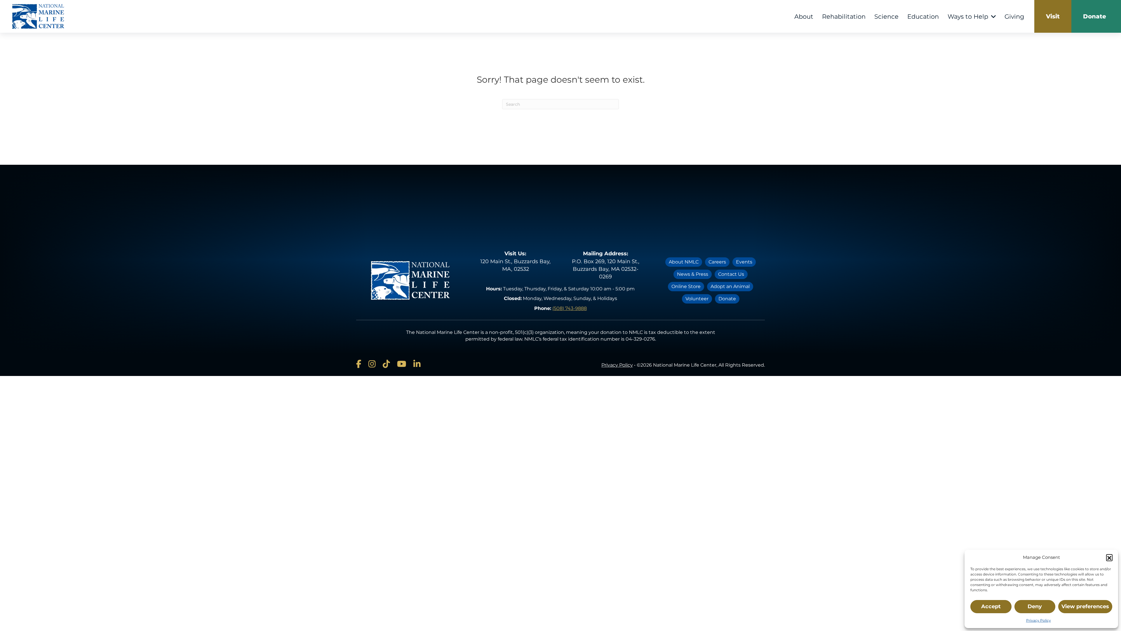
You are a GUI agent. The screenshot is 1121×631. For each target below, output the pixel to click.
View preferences (1085, 606)
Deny (1035, 606)
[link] (1052, 16)
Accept (991, 606)
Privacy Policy (1038, 620)
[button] (1109, 557)
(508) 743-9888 (569, 308)
